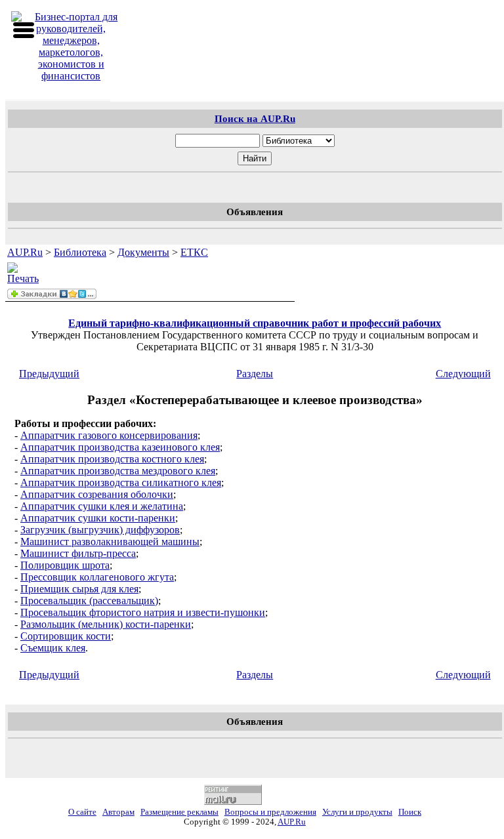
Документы (143, 252)
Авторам (118, 812)
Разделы (254, 373)
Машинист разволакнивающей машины (110, 541)
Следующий (463, 373)
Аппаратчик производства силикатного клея (120, 482)
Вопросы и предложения (270, 812)
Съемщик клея (52, 647)
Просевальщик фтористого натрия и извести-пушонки (142, 612)
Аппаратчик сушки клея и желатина (101, 506)
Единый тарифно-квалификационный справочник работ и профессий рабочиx (254, 323)
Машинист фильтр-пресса (78, 553)
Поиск (409, 812)
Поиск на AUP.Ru (255, 118)
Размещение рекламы (179, 812)
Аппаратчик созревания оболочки (96, 494)
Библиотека (80, 252)
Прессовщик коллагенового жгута (97, 577)
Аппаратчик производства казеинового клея (120, 447)
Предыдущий (49, 373)
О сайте (82, 812)
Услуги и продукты (357, 812)
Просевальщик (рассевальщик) (89, 600)
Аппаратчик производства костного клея (112, 458)
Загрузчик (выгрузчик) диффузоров (100, 529)
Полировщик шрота (65, 565)
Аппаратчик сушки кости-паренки (97, 517)
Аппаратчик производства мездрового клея (117, 470)
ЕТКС (194, 252)
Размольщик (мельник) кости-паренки (105, 624)
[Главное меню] (23, 30)
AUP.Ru (25, 252)
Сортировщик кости (65, 636)
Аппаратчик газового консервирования (109, 435)
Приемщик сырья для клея (79, 588)
